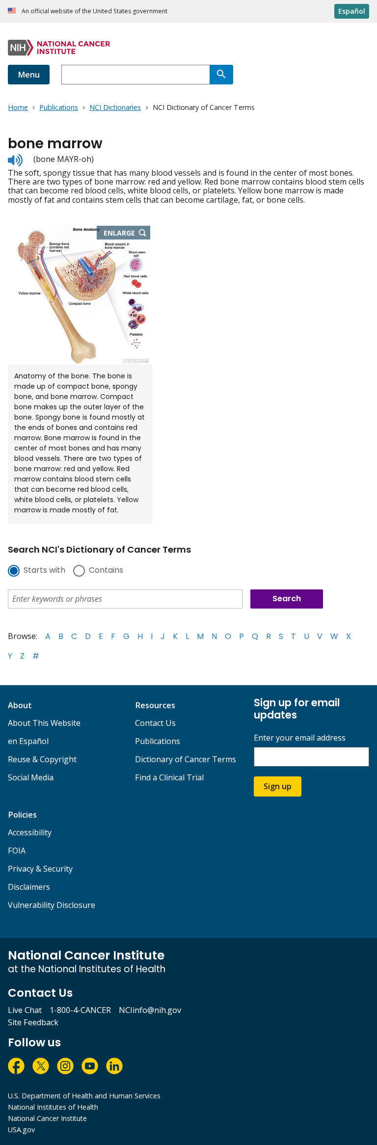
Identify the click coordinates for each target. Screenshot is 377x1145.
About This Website (44, 723)
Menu (29, 74)
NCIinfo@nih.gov (150, 1010)
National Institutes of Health (53, 1107)
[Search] (221, 74)
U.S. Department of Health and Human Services (84, 1095)
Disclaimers (29, 886)
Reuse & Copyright (42, 759)
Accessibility (30, 832)
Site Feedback (33, 1022)
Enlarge (127, 234)
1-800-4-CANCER (80, 1010)
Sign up (278, 786)
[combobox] (135, 74)
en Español (28, 741)
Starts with (44, 571)
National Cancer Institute (47, 1118)
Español (351, 11)
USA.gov (21, 1129)
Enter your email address (300, 738)
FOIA (17, 850)
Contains (106, 571)
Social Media (31, 777)
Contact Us (155, 723)
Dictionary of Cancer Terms (185, 759)
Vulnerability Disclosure (51, 905)
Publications (157, 741)
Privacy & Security (40, 868)
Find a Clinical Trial (169, 777)
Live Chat (25, 1010)
